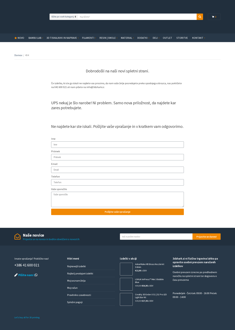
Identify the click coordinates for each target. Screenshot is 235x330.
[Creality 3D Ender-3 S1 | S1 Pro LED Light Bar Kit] (126, 299)
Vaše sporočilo (59, 189)
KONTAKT (197, 37)
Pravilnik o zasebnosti (79, 295)
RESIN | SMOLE (107, 37)
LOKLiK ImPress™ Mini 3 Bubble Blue (149, 281)
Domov (18, 55)
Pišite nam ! (26, 275)
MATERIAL (126, 37)
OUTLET (167, 37)
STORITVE (182, 37)
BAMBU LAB (34, 37)
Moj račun (72, 287)
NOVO (21, 37)
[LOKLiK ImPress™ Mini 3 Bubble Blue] (126, 284)
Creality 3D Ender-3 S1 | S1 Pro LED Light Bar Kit (151, 296)
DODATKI (142, 37)
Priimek (55, 151)
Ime (53, 138)
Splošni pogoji (74, 302)
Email (54, 163)
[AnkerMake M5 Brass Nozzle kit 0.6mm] (126, 269)
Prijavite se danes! (206, 236)
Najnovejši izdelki (76, 266)
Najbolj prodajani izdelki (80, 273)
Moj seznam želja (76, 280)
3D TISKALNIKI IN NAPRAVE (62, 37)
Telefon (55, 176)
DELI (155, 37)
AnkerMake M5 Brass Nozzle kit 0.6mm (149, 265)
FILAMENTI (88, 37)
